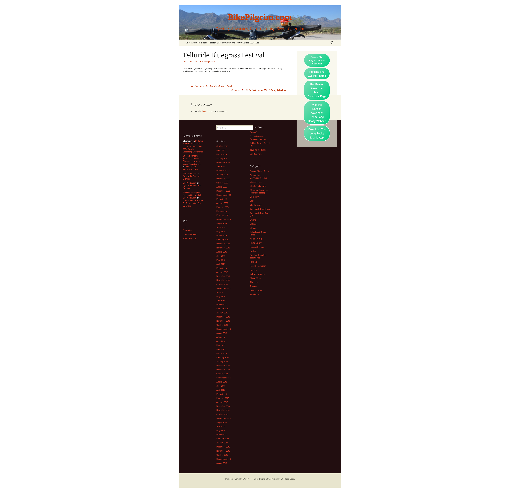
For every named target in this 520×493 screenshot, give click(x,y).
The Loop (254, 282)
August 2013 (221, 463)
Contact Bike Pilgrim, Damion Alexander (317, 60)
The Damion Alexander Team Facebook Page (317, 90)
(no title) (253, 132)
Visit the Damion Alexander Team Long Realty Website (317, 113)
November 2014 (223, 410)
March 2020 (221, 211)
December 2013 (223, 446)
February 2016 (222, 357)
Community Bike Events (260, 209)
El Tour (253, 228)
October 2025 (222, 146)
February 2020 (222, 215)
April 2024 (220, 166)
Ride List (253, 261)
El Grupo (254, 223)
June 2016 (220, 341)
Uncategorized (208, 61)
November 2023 (223, 178)
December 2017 (223, 276)
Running (253, 270)
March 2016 (221, 353)
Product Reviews (257, 246)
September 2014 (223, 418)
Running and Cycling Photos (317, 74)
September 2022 (223, 194)
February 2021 (222, 207)
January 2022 (222, 203)
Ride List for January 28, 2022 (190, 168)
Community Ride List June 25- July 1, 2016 (258, 90)
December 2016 (223, 316)
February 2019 (222, 239)
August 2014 (221, 422)
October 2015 (222, 373)
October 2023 (222, 182)
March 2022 (221, 199)
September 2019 (223, 219)
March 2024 (221, 170)
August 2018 (221, 251)
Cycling (253, 219)
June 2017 (220, 292)
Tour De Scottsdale (258, 149)
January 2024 (222, 174)
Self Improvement (257, 274)
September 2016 (223, 329)
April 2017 (220, 300)
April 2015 (220, 389)
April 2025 (220, 150)
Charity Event (255, 205)
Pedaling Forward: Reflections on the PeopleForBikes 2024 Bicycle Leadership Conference (193, 146)
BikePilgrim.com (189, 173)
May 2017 (220, 296)
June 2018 (220, 255)
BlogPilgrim (255, 196)
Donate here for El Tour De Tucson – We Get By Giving (193, 203)
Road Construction (258, 265)
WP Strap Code (287, 478)
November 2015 (223, 369)
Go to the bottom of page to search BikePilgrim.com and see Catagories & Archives (222, 42)
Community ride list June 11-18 (211, 86)
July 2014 (220, 426)
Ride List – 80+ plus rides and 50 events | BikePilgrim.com (192, 195)
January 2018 (222, 272)
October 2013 (222, 454)
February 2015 (222, 398)
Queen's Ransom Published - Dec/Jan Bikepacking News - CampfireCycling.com (192, 159)
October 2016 (222, 324)
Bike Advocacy (256, 181)
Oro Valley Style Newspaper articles (258, 137)
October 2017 (222, 284)
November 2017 (223, 280)
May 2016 (220, 345)
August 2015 (221, 381)
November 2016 (223, 320)
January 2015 (222, 402)
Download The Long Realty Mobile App (317, 133)
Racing (253, 251)
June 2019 (220, 227)
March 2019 (221, 235)
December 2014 (223, 406)
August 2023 (221, 186)
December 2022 (223, 190)
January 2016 (222, 361)
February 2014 (222, 438)
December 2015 (223, 365)
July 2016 (220, 337)
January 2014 (222, 442)
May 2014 (220, 430)
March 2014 (221, 434)
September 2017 (223, 288)
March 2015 (221, 394)
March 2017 (221, 304)
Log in (185, 226)
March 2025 (221, 154)
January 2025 (222, 158)
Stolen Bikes (255, 278)
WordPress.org (189, 238)
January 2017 (222, 312)
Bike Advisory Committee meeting (258, 176)
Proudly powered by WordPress (238, 478)
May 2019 (220, 231)
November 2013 (223, 450)
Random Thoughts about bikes (258, 256)
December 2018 (223, 243)
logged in (206, 111)
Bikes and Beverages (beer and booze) (259, 191)
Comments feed (189, 234)
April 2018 (220, 264)
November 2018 (223, 247)
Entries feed (188, 230)
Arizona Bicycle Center (259, 171)
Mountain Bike (256, 238)
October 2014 (222, 414)
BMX (252, 200)
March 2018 (221, 268)
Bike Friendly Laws (258, 186)
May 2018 (220, 259)
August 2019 (221, 223)
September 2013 (223, 459)
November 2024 (223, 162)
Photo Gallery (256, 242)
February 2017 (222, 308)
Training (253, 286)
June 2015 (220, 385)
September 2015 (223, 377)
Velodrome (254, 294)
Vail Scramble (256, 153)
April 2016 (220, 349)
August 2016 (221, 333)
